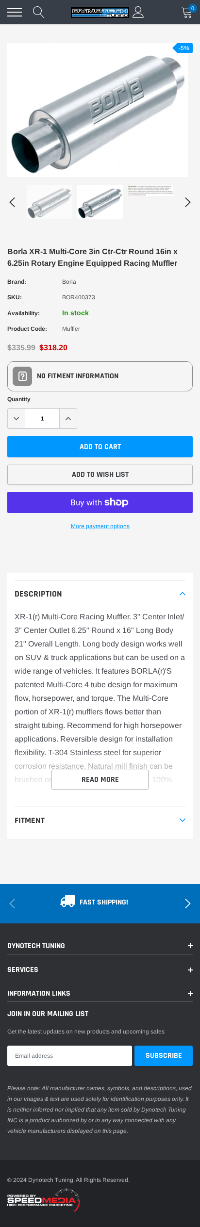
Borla (69, 281)
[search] (39, 12)
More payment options (100, 526)
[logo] (100, 12)
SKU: (14, 297)
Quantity (19, 399)
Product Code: (27, 328)
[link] (49, 202)
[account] (138, 12)
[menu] (14, 12)
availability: (23, 313)
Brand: (16, 281)
